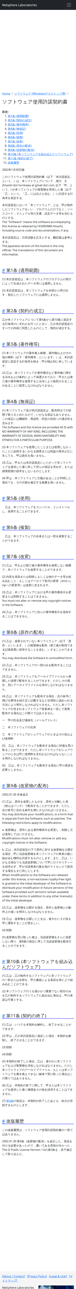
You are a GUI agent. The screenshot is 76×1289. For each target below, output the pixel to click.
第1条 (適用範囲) (18, 116)
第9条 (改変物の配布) (21, 150)
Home (6, 94)
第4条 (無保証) (17, 129)
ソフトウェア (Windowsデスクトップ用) (40, 94)
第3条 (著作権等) (18, 124)
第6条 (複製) (15, 137)
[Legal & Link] (58, 1276)
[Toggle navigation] (69, 4)
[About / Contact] (13, 1276)
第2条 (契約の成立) (20, 120)
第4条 (9, 1101)
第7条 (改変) (15, 141)
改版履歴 (13, 163)
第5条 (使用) (15, 133)
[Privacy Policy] (37, 1276)
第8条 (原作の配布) (20, 146)
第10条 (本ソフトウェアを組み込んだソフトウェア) (40, 154)
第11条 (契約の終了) (20, 158)
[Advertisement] (38, 51)
